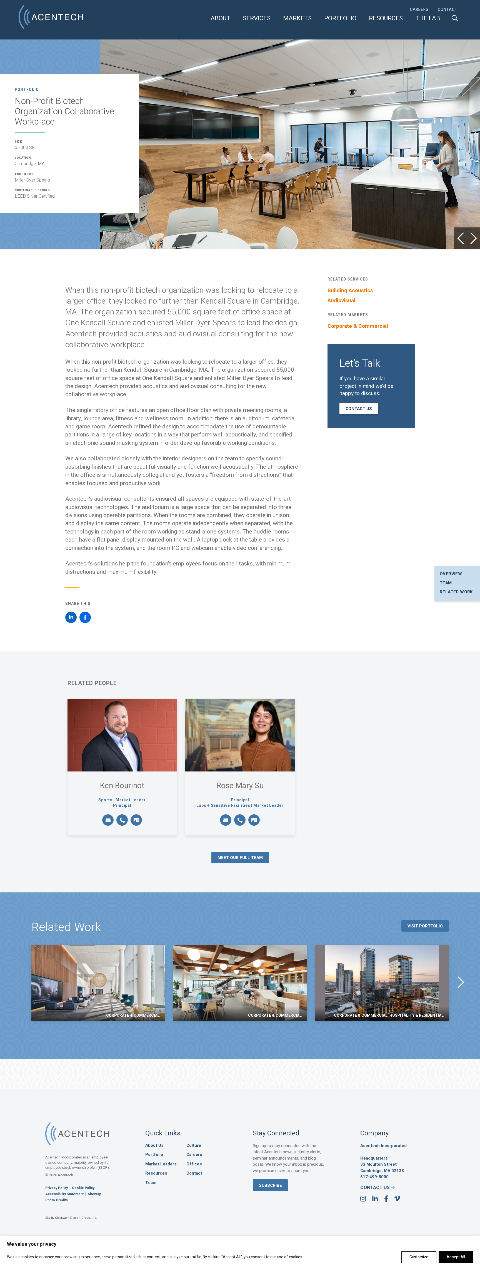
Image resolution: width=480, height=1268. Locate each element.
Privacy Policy (56, 1188)
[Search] (454, 18)
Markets (297, 18)
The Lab (427, 18)
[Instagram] (363, 1199)
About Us (154, 1145)
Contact (448, 10)
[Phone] (122, 820)
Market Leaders (161, 1164)
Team (446, 583)
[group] (98, 983)
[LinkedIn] (71, 617)
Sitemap (94, 1194)
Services (257, 18)
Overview (451, 574)
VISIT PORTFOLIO (425, 926)
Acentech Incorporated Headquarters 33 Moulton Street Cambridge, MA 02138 (383, 1158)
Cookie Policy (83, 1188)
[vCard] (136, 820)
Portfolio (340, 18)
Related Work (456, 592)
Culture (193, 1145)
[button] (460, 238)
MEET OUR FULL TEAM (240, 858)
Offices (194, 1164)
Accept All (456, 1257)
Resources (386, 18)
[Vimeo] (397, 1199)
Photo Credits (56, 1200)
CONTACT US (375, 1187)
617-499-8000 (374, 1177)
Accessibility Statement (64, 1194)
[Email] (108, 820)
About (220, 18)
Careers (419, 10)
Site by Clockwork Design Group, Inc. (71, 1218)
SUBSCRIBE (270, 1185)
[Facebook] (85, 617)
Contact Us (359, 409)
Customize (418, 1257)
